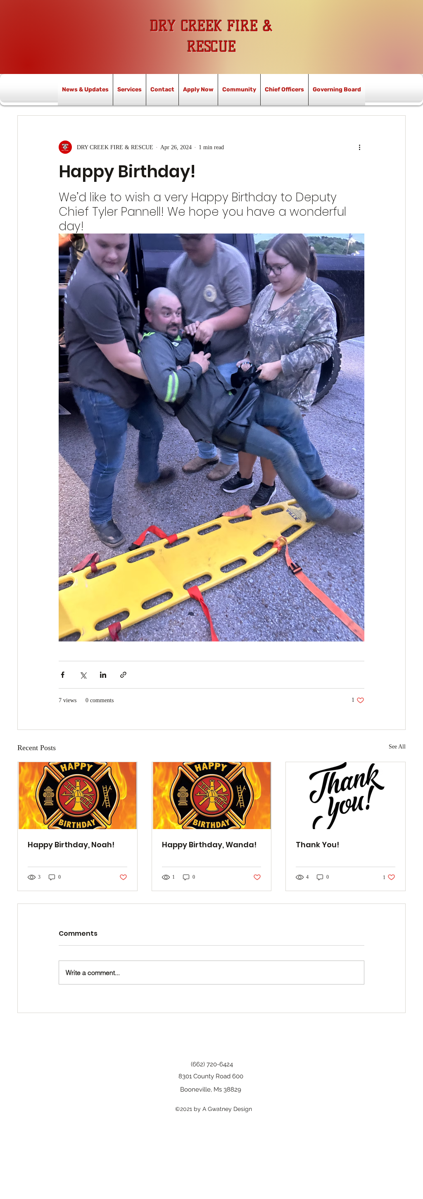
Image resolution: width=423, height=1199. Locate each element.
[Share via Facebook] (63, 675)
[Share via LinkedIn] (103, 675)
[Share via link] (123, 675)
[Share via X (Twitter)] (83, 675)
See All (397, 747)
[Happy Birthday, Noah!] (77, 795)
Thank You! (317, 844)
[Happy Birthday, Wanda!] (211, 795)
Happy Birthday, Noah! (71, 844)
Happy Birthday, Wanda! (209, 844)
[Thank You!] (345, 795)
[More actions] (359, 147)
